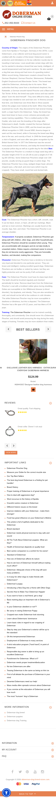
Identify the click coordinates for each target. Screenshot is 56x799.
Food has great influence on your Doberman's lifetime (29, 518)
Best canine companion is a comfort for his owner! (27, 551)
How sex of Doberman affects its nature (23, 559)
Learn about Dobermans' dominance (22, 618)
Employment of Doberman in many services (25, 640)
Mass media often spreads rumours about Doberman (29, 685)
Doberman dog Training (16, 720)
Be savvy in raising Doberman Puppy (22, 611)
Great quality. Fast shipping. (29, 408)
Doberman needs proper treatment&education (26, 662)
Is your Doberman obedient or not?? (22, 607)
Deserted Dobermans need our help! (22, 681)
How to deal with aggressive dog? (21, 495)
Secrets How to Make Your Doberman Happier (26, 592)
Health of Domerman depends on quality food (25, 547)
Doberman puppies (15, 716)
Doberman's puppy (15, 584)
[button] (51, 29)
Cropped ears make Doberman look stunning (25, 614)
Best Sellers (28, 329)
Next (13, 445)
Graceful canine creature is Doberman (22, 503)
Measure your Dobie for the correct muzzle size (26, 472)
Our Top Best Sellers (15, 476)
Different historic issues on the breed (22, 507)
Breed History (12, 487)
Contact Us (29, 23)
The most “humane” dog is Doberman (22, 696)
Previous (7, 445)
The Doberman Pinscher (20, 312)
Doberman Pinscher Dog (17, 468)
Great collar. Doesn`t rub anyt (30, 427)
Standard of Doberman (16, 555)
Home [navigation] (5, 36)
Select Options (33, 389)
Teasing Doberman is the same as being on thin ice (28, 670)
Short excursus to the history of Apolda (23, 499)
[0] (49, 20)
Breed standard (13, 529)
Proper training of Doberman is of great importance (28, 491)
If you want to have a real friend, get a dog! (24, 596)
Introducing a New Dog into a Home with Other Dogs (28, 588)
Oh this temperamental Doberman (21, 636)
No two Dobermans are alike (18, 666)
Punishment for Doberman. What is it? (22, 658)
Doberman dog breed (16, 712)
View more (11, 452)
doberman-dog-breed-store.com (35, 779)
